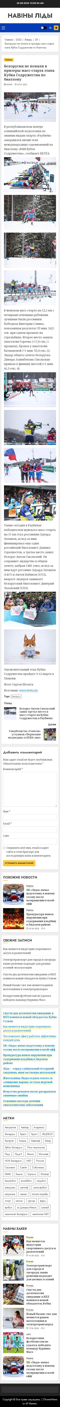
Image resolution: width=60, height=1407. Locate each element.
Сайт (6, 835)
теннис (19, 1201)
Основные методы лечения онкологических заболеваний (23, 1103)
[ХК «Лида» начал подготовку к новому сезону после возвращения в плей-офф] (13, 894)
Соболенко (38, 1167)
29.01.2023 (22, 84)
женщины (10, 1187)
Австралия (10, 1127)
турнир (31, 1201)
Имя (6, 811)
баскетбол (10, 1181)
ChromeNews (50, 1399)
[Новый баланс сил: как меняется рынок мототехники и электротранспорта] (13, 1318)
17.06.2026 (34, 1328)
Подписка (56, 27)
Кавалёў (35, 1141)
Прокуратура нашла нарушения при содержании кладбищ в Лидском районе (41, 919)
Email (7, 823)
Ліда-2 (18, 1154)
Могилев (43, 1154)
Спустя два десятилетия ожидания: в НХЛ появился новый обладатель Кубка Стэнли (30, 1017)
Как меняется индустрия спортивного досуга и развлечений (41, 1246)
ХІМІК (8, 1174)
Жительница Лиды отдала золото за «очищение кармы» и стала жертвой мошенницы (27, 1082)
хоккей (45, 1207)
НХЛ (28, 1161)
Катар (48, 1141)
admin (9, 84)
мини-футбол (40, 1187)
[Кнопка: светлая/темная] (44, 27)
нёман (23, 1194)
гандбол (41, 1181)
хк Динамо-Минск (26, 1207)
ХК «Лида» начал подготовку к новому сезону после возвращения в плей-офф (40, 897)
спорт (8, 1201)
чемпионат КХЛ (40, 1214)
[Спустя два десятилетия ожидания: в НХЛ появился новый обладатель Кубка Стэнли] (13, 1294)
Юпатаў (45, 1174)
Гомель (22, 1141)
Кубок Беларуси (13, 1147)
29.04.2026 (34, 928)
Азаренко (39, 1127)
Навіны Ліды (30, 15)
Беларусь (16, 696)
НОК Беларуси (13, 1161)
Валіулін (9, 1141)
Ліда (7, 1154)
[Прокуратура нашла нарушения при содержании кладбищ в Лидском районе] (13, 918)
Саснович (10, 1167)
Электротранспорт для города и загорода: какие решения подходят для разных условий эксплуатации (29, 963)
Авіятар (25, 1127)
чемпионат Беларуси (16, 1214)
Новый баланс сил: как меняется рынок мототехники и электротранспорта (41, 1319)
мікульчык (10, 1194)
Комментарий (13, 769)
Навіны (8, 59)
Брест (23, 1134)
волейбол (26, 1181)
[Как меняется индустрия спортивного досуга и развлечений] (13, 1245)
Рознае (29, 1237)
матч (28, 1334)
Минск (30, 1154)
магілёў (24, 1187)
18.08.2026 (34, 1256)
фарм (43, 1201)
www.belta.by (28, 690)
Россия (40, 1161)
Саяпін (23, 1167)
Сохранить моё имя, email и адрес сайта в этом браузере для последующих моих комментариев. (28, 851)
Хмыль (19, 1174)
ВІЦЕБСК (47, 1134)
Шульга (32, 1174)
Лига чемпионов (36, 1147)
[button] (3, 27)
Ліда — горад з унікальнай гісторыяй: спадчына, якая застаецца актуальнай (29, 1070)
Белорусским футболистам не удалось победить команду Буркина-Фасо (38, 1345)
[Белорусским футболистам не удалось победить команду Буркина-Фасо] (13, 1342)
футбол (8, 1207)
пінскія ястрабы (40, 1194)
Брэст (34, 1134)
